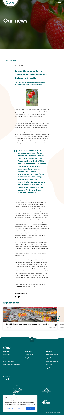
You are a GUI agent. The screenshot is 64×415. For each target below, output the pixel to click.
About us (6, 351)
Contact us (6, 354)
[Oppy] (10, 3)
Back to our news (10, 60)
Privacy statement (8, 361)
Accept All (30, 408)
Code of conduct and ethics (11, 364)
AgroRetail (49, 368)
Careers (5, 358)
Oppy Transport (50, 358)
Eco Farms (49, 364)
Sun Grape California (52, 361)
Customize (10, 408)
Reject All (20, 408)
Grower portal (29, 354)
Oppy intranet (29, 358)
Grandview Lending (52, 354)
